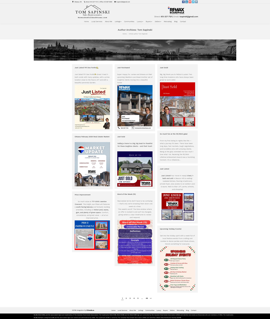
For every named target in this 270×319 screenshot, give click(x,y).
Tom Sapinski (144, 30)
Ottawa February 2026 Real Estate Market (92, 137)
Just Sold (121, 137)
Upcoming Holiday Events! (170, 229)
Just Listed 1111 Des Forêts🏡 (87, 68)
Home (125, 34)
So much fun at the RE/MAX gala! (173, 134)
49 (147, 298)
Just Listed (164, 169)
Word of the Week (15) (126, 194)
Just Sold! (164, 68)
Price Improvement (82, 195)
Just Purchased (123, 68)
